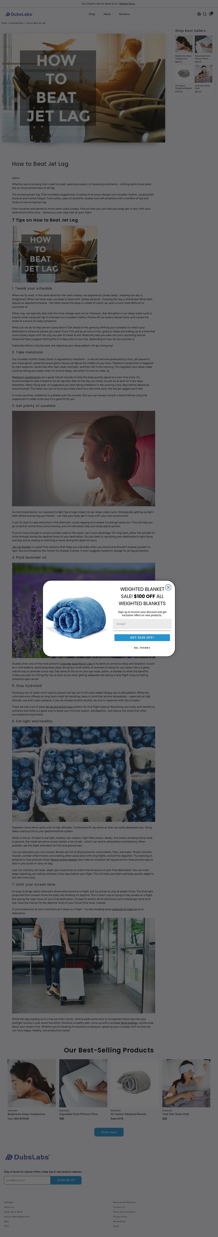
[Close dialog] (168, 587)
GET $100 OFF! (142, 637)
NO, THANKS (142, 648)
